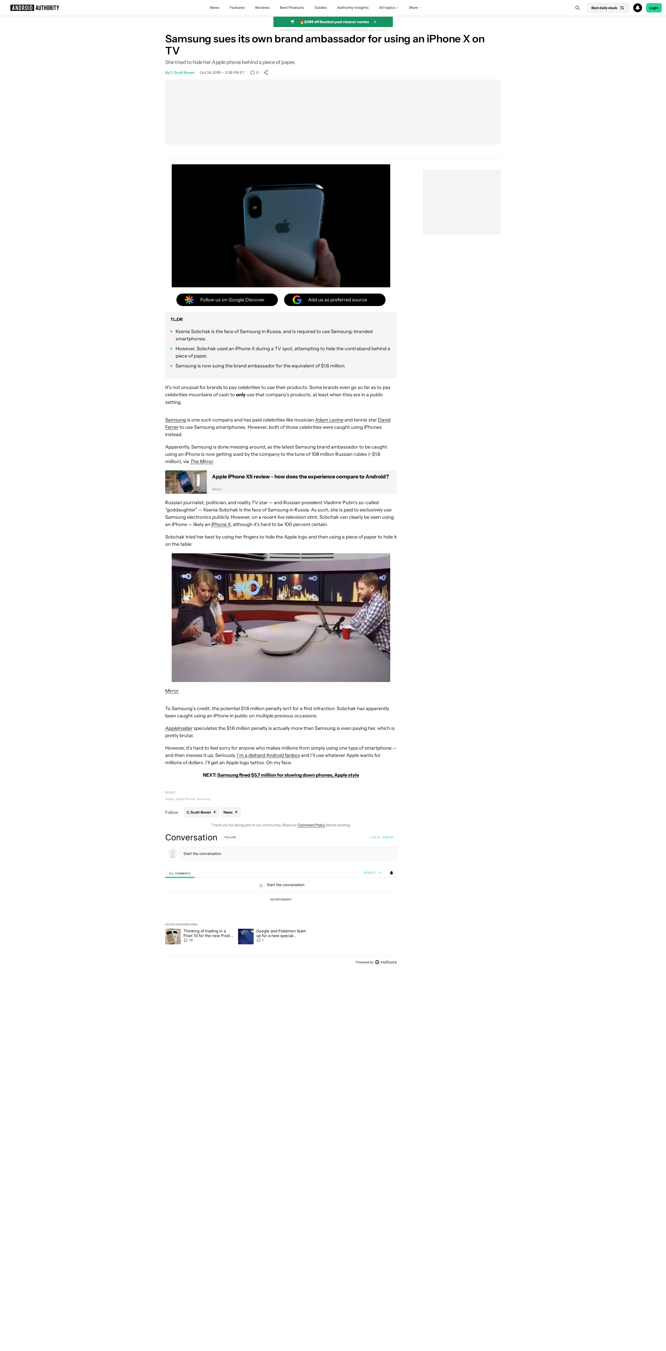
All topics (387, 7)
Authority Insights (353, 7)
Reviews (262, 7)
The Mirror (201, 461)
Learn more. (378, 29)
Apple (169, 799)
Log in (375, 837)
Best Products (292, 7)
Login (654, 7)
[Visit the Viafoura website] (386, 962)
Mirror (172, 691)
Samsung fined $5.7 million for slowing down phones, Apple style (288, 775)
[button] (333, 8)
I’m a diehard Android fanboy (268, 755)
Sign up (388, 837)
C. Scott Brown (182, 72)
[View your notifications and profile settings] (391, 873)
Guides (321, 7)
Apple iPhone (185, 799)
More (413, 7)
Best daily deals (604, 7)
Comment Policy (311, 825)
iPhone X (220, 524)
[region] (281, 899)
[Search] (577, 8)
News (214, 7)
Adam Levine (329, 420)
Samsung (175, 420)
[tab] (179, 873)
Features (237, 7)
